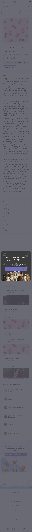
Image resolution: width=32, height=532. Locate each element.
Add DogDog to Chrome (14, 269)
